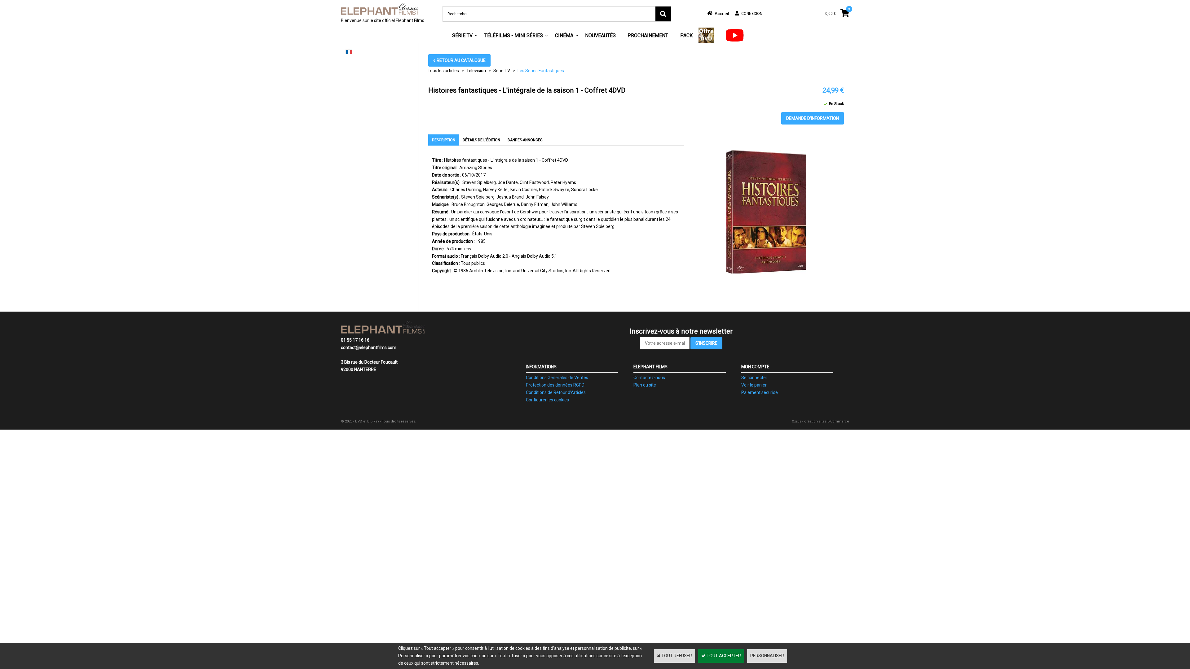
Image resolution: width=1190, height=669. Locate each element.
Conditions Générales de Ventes (557, 377)
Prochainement (648, 35)
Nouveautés (600, 35)
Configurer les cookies (547, 399)
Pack (686, 35)
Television (476, 70)
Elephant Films (650, 366)
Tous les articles (443, 70)
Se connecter (754, 377)
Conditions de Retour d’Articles (556, 392)
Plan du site (644, 385)
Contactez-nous (649, 377)
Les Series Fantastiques (541, 70)
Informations (541, 366)
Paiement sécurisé (759, 392)
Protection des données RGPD (555, 385)
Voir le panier (754, 385)
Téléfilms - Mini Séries (513, 35)
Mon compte (755, 366)
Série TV (462, 35)
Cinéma (564, 35)
